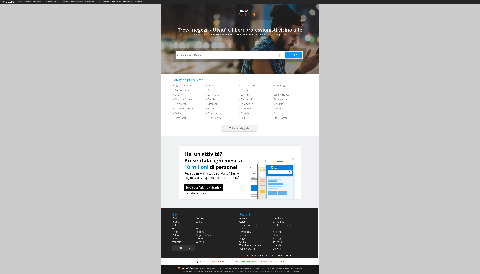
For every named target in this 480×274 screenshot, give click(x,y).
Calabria (244, 221)
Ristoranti (180, 118)
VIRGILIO (28, 2)
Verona (200, 242)
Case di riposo (282, 94)
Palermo (177, 235)
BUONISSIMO (127, 2)
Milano (200, 228)
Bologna (200, 218)
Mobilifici (279, 104)
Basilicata (278, 218)
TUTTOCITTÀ (89, 2)
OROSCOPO (246, 262)
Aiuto (231, 271)
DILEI (98, 2)
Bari (174, 218)
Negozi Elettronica (185, 108)
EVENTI (281, 262)
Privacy (200, 271)
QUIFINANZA (116, 2)
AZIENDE (273, 262)
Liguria (276, 228)
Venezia (176, 242)
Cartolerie (213, 94)
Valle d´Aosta (247, 248)
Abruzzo (244, 218)
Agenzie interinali (184, 85)
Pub (276, 113)
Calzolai (179, 94)
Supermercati (215, 118)
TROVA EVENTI (257, 255)
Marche (277, 231)
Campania (278, 221)
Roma (175, 238)
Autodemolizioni (250, 85)
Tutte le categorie (239, 128)
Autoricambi (182, 90)
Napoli (176, 231)
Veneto (277, 248)
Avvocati (212, 90)
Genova (176, 228)
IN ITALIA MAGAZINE (274, 255)
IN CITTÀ (255, 262)
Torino (199, 238)
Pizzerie (245, 113)
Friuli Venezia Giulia (284, 225)
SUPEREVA (138, 2)
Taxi (243, 118)
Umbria (277, 245)
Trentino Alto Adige (250, 245)
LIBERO (19, 2)
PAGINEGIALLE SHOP (53, 2)
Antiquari (213, 85)
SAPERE (236, 262)
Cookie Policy (208, 271)
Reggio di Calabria (206, 235)
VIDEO (229, 262)
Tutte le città (184, 247)
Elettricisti (246, 99)
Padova (200, 231)
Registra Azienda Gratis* (203, 187)
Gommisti (180, 104)
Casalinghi (246, 94)
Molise (243, 235)
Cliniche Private (183, 99)
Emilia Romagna (248, 225)
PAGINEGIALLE (38, 2)
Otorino (278, 108)
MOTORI (221, 262)
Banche (245, 90)
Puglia (242, 238)
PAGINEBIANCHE (77, 2)
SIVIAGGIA (106, 2)
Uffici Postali (281, 118)
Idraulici (212, 104)
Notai (211, 108)
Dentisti (212, 99)
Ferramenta (280, 99)
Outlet (178, 113)
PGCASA (66, 2)
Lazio (242, 228)
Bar (276, 90)
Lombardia (245, 231)
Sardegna (278, 238)
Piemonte (278, 235)
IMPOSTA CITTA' (292, 255)
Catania (176, 225)
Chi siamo (185, 271)
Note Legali (193, 271)
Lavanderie (247, 104)
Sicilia (242, 242)
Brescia (176, 221)
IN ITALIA (264, 262)
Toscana (277, 242)
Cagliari (200, 221)
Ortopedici (247, 108)
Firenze (200, 225)
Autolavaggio (281, 85)
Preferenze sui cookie (221, 271)
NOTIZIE (205, 262)
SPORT (213, 262)
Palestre (212, 113)
